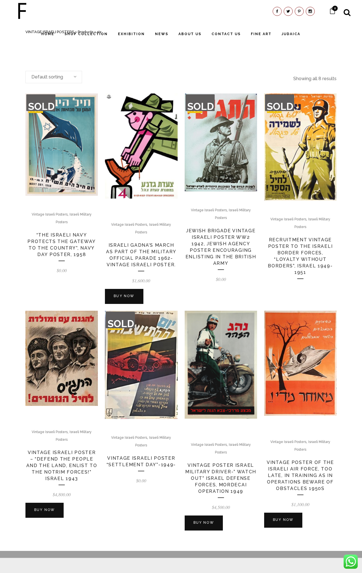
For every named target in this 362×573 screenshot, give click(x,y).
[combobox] (53, 77)
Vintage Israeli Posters (50, 214)
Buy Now (124, 296)
